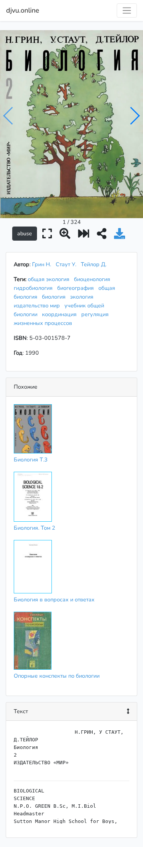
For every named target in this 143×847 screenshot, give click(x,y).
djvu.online (22, 10)
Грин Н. (41, 264)
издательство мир (38, 305)
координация (61, 314)
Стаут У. (66, 264)
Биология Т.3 (31, 459)
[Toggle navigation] (127, 10)
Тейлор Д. (93, 264)
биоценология (93, 279)
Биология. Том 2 (34, 528)
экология (83, 297)
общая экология (50, 279)
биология (55, 297)
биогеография (77, 288)
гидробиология (35, 288)
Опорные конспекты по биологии (57, 676)
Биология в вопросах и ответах (54, 599)
